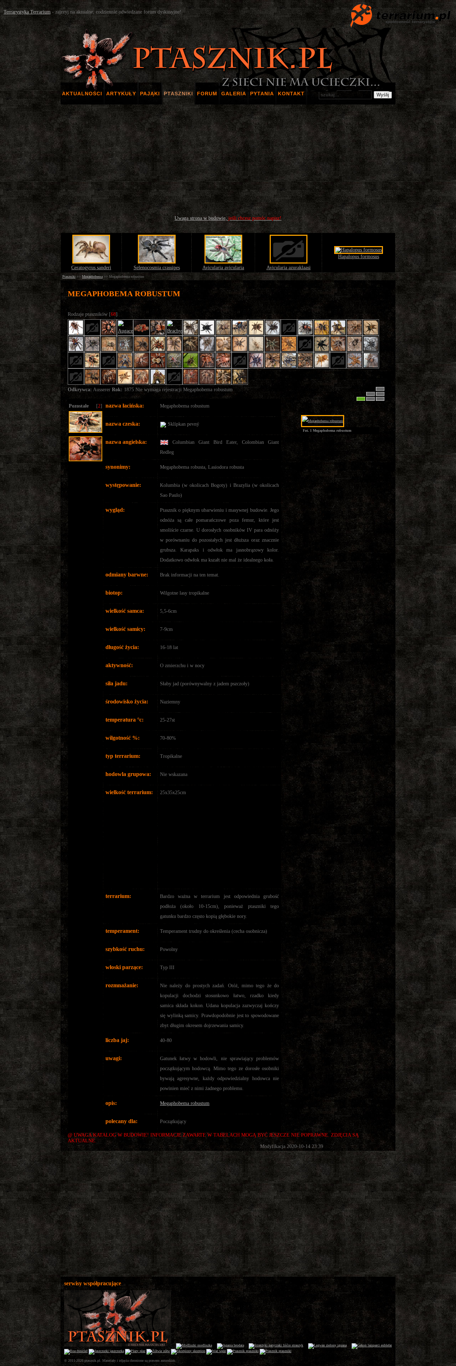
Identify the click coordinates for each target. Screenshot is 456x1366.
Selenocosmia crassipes (157, 267)
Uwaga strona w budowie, (228, 218)
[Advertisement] (228, 160)
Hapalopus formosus (358, 256)
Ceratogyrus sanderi (91, 267)
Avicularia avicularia (223, 267)
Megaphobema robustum (184, 1103)
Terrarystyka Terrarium (27, 12)
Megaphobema (92, 276)
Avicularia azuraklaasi (288, 267)
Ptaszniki (69, 276)
